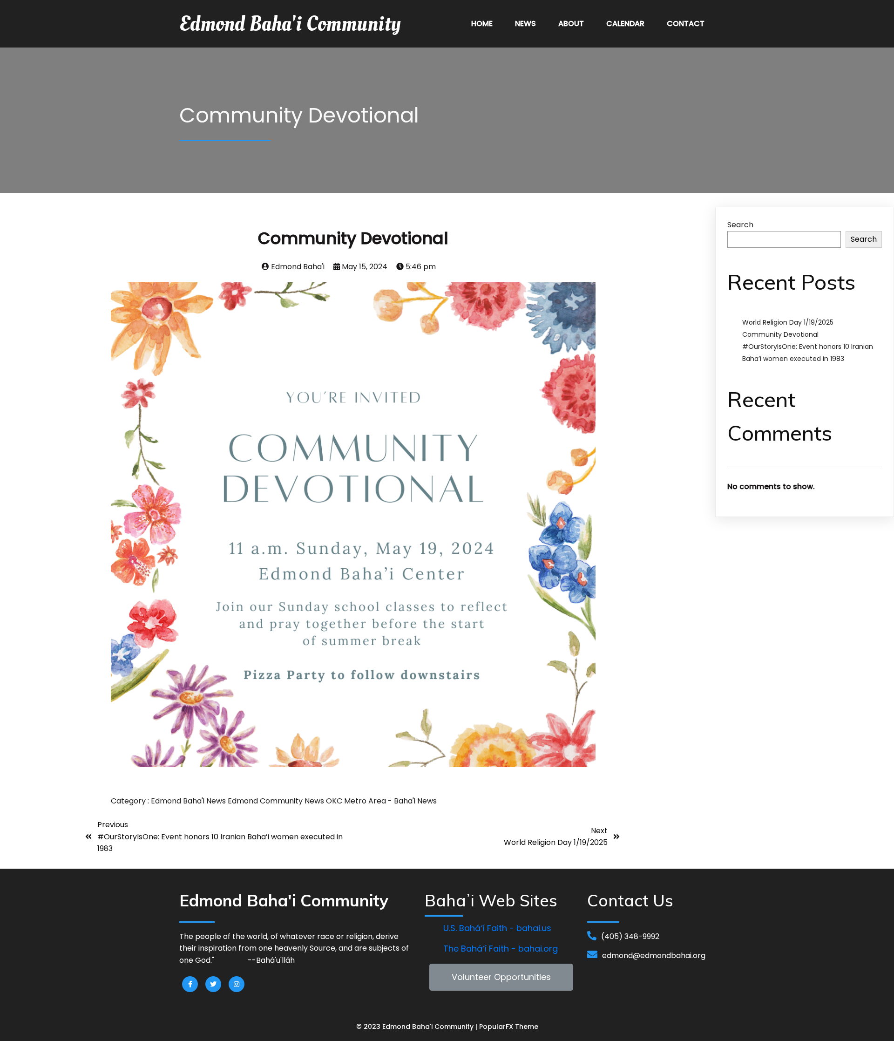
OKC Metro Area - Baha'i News (381, 801)
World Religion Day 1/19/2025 (787, 322)
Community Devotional (780, 334)
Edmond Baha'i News (189, 801)
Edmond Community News (277, 801)
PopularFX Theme (508, 1026)
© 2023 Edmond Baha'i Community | (417, 1026)
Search (740, 224)
